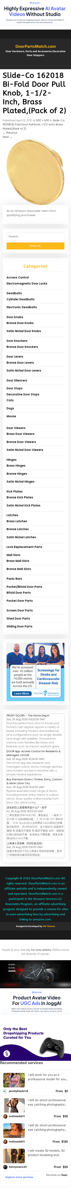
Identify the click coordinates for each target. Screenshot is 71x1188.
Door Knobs (15, 317)
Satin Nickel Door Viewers (25, 450)
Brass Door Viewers (20, 434)
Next (7, 137)
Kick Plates (15, 491)
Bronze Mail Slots (19, 569)
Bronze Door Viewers (21, 442)
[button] (35, 67)
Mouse (11, 416)
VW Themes (48, 926)
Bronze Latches (18, 529)
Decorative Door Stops (23, 394)
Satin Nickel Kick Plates (23, 505)
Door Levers (15, 356)
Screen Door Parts (20, 610)
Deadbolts (14, 293)
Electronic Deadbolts (22, 307)
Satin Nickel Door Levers (24, 370)
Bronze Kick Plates (20, 497)
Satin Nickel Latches (21, 537)
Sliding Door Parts (19, 626)
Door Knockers (17, 341)
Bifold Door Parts (19, 593)
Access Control (18, 277)
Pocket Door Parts (20, 601)
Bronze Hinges (17, 474)
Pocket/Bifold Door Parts (24, 587)
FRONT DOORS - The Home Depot (28, 715)
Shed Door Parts (18, 618)
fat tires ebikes (41, 950)
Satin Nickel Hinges (20, 481)
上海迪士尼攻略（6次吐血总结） (25, 843)
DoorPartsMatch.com (35, 46)
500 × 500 (42, 120)
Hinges (12, 460)
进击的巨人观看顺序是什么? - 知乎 (27, 807)
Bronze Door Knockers (22, 347)
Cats (10, 400)
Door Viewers (16, 428)
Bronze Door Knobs (20, 323)
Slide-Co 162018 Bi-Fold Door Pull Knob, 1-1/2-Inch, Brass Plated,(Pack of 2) (34, 124)
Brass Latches (17, 521)
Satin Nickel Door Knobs (24, 331)
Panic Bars (14, 579)
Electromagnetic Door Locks (27, 283)
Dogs (10, 408)
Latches (12, 515)
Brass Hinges (16, 466)
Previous (10, 133)
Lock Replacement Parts (24, 547)
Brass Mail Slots (18, 561)
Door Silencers (17, 380)
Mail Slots (13, 555)
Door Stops (15, 388)
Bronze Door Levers (20, 363)
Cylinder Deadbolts (21, 299)
